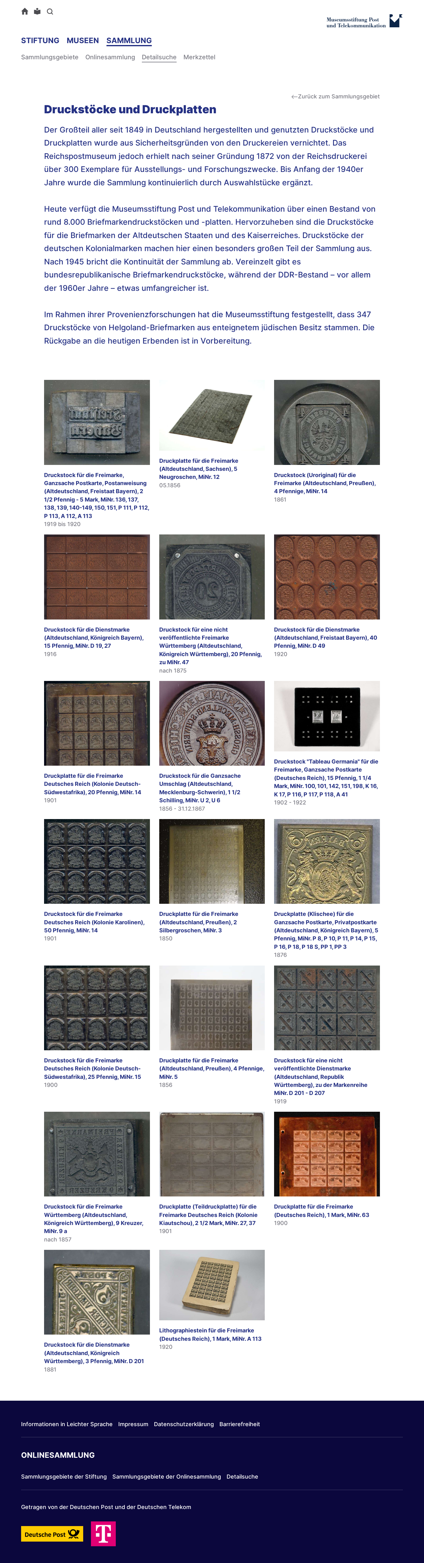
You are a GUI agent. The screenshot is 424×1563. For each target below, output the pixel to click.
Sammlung (129, 40)
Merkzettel (199, 57)
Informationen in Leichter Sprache (67, 1424)
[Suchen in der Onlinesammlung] (51, 11)
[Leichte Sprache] (39, 11)
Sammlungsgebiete (50, 57)
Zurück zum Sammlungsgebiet (339, 96)
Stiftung (40, 40)
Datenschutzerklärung (184, 1424)
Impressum (133, 1424)
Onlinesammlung (110, 57)
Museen (83, 40)
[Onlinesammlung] (26, 11)
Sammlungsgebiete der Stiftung (64, 1476)
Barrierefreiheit (239, 1424)
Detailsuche (159, 57)
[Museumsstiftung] (364, 24)
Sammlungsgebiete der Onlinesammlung (166, 1476)
